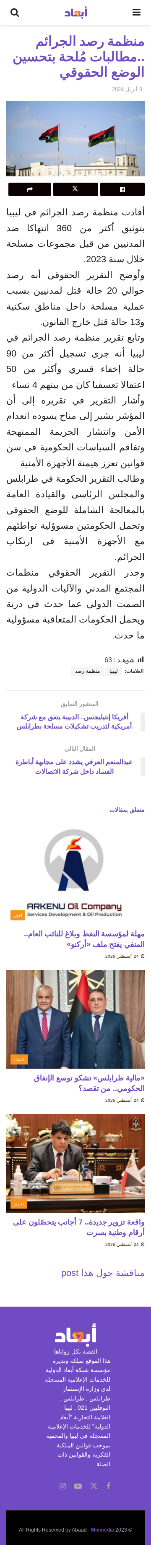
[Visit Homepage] (76, 12)
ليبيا (113, 671)
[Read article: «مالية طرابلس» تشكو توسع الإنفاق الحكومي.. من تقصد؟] (75, 1019)
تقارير (18, 1203)
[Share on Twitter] (75, 189)
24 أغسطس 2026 (122, 956)
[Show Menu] (137, 12)
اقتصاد (19, 1059)
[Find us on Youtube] (78, 1486)
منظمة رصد (87, 671)
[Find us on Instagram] (63, 1486)
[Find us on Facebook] (108, 1486)
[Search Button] (14, 12)
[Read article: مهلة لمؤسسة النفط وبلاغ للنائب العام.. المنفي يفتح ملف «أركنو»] (75, 875)
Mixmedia (102, 1530)
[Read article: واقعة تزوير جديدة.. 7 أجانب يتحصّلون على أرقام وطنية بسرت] (75, 1163)
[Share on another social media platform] (29, 189)
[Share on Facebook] (122, 189)
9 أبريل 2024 (127, 89)
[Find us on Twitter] (94, 1486)
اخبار (17, 915)
